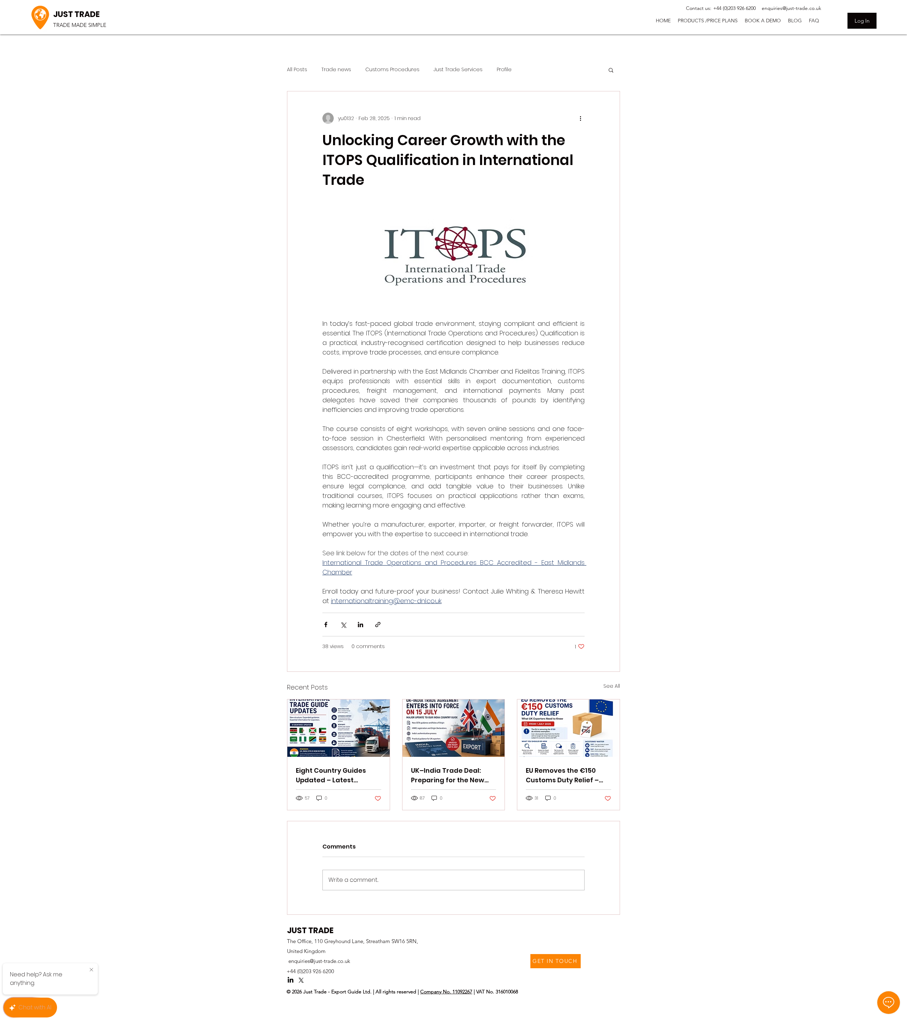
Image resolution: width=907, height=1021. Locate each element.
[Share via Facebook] (325, 624)
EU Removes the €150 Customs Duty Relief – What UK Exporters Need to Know (566, 775)
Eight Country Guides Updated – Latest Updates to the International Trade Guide (331, 775)
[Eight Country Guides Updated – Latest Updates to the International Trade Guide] (338, 728)
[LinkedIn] (290, 980)
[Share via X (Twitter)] (343, 624)
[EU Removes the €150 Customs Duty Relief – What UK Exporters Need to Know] (568, 728)
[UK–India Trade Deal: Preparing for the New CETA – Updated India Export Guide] (453, 728)
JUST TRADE (76, 14)
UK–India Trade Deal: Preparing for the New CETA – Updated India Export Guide (447, 775)
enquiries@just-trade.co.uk (319, 961)
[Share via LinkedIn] (360, 624)
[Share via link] (377, 624)
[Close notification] (91, 970)
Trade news (336, 69)
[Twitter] (301, 980)
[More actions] (580, 118)
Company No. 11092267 (446, 991)
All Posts (297, 69)
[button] (707, 20)
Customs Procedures (392, 69)
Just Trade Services (458, 69)
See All (611, 686)
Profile (504, 69)
